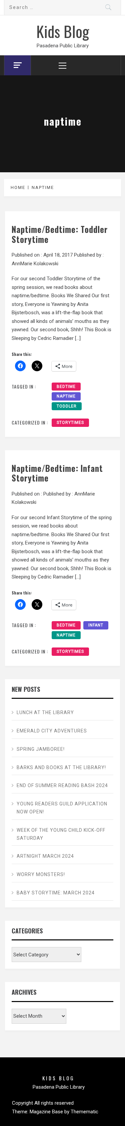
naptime (66, 396)
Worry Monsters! (41, 874)
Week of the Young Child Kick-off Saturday (61, 834)
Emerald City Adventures (52, 730)
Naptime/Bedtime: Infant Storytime (57, 473)
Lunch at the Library (45, 712)
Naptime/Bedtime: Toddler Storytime (60, 234)
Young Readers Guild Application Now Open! (62, 807)
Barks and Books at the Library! (61, 767)
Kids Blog (62, 31)
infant (95, 625)
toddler (67, 406)
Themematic (84, 1112)
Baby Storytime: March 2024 (56, 892)
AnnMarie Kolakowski (35, 264)
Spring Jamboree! (41, 749)
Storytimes (70, 422)
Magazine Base (47, 1112)
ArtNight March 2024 (45, 856)
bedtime (66, 386)
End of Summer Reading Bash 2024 (62, 785)
